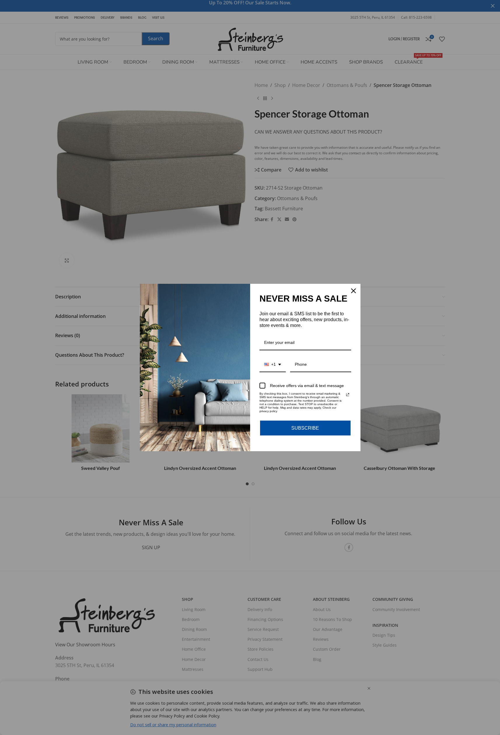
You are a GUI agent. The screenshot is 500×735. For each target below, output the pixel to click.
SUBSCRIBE (305, 428)
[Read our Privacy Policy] (347, 394)
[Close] (353, 291)
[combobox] (272, 364)
